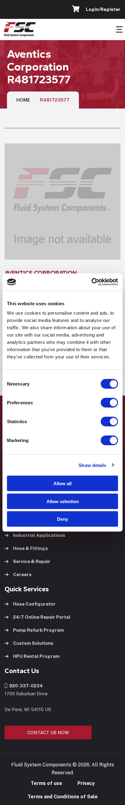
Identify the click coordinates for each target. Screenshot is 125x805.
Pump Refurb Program (38, 630)
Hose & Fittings (30, 548)
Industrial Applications (39, 535)
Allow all (62, 483)
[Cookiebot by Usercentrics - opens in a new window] (91, 282)
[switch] (103, 403)
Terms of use (46, 783)
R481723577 (54, 99)
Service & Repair (31, 561)
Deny (62, 519)
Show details (92, 465)
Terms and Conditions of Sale (63, 797)
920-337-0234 (25, 685)
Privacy (86, 783)
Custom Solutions (33, 643)
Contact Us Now (48, 732)
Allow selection (62, 501)
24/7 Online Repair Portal (41, 617)
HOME (23, 99)
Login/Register (102, 9)
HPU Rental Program (36, 656)
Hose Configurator (34, 603)
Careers (22, 574)
